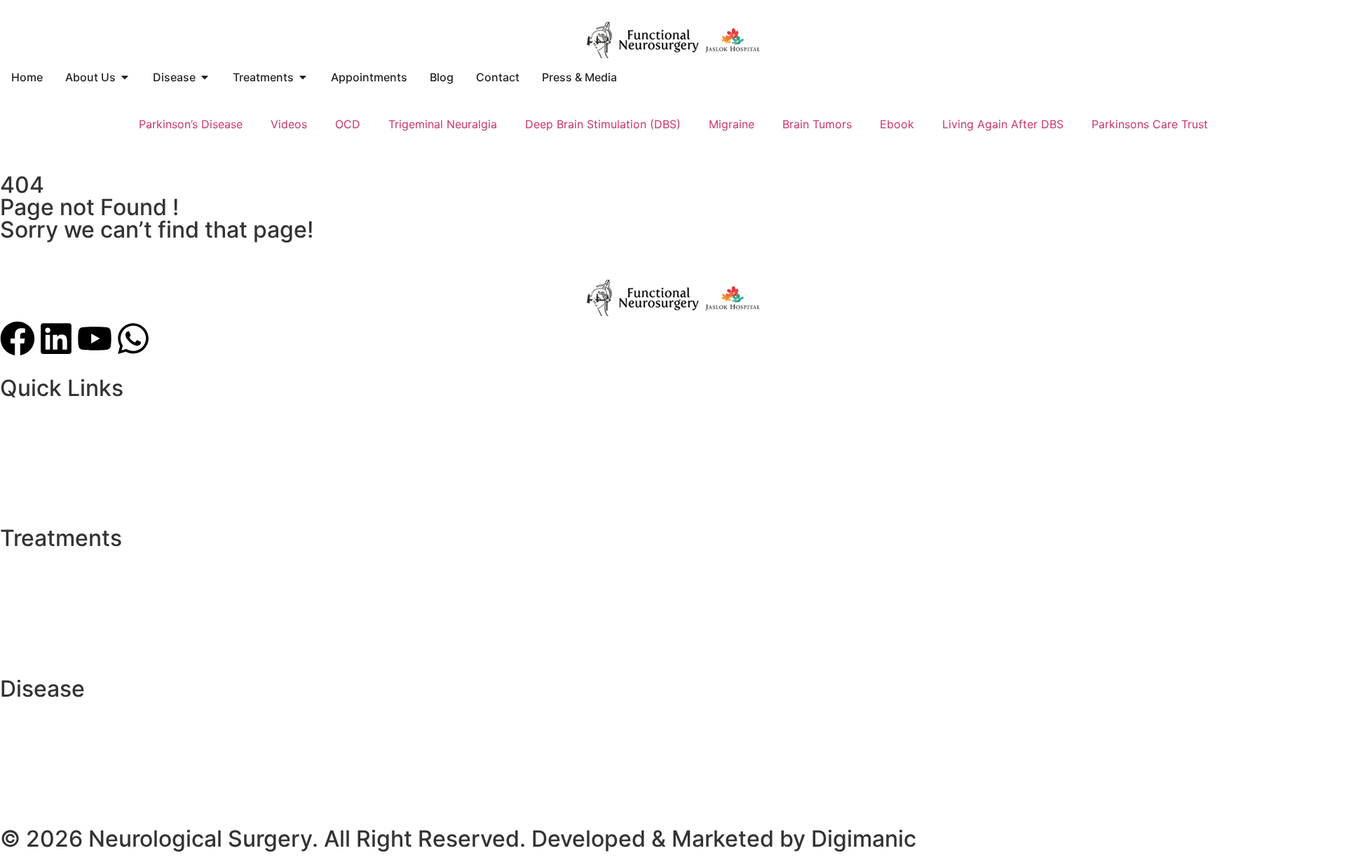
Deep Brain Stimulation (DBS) (603, 124)
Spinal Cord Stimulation (62, 608)
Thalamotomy (36, 575)
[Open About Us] (124, 77)
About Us (25, 425)
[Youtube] (94, 338)
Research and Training (58, 442)
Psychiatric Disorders (56, 492)
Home (16, 408)
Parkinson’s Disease (191, 124)
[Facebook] (17, 338)
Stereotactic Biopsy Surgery (74, 592)
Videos (289, 124)
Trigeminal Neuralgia (442, 124)
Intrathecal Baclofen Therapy (76, 642)
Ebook (897, 124)
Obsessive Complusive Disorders (87, 776)
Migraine (731, 124)
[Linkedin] (56, 338)
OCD (347, 124)
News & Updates (44, 475)
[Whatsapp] (133, 338)
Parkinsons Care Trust (1150, 124)
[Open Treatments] (302, 77)
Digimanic (863, 838)
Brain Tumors (817, 124)
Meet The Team (41, 458)
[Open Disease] (204, 77)
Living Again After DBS (1002, 124)
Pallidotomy (31, 625)
